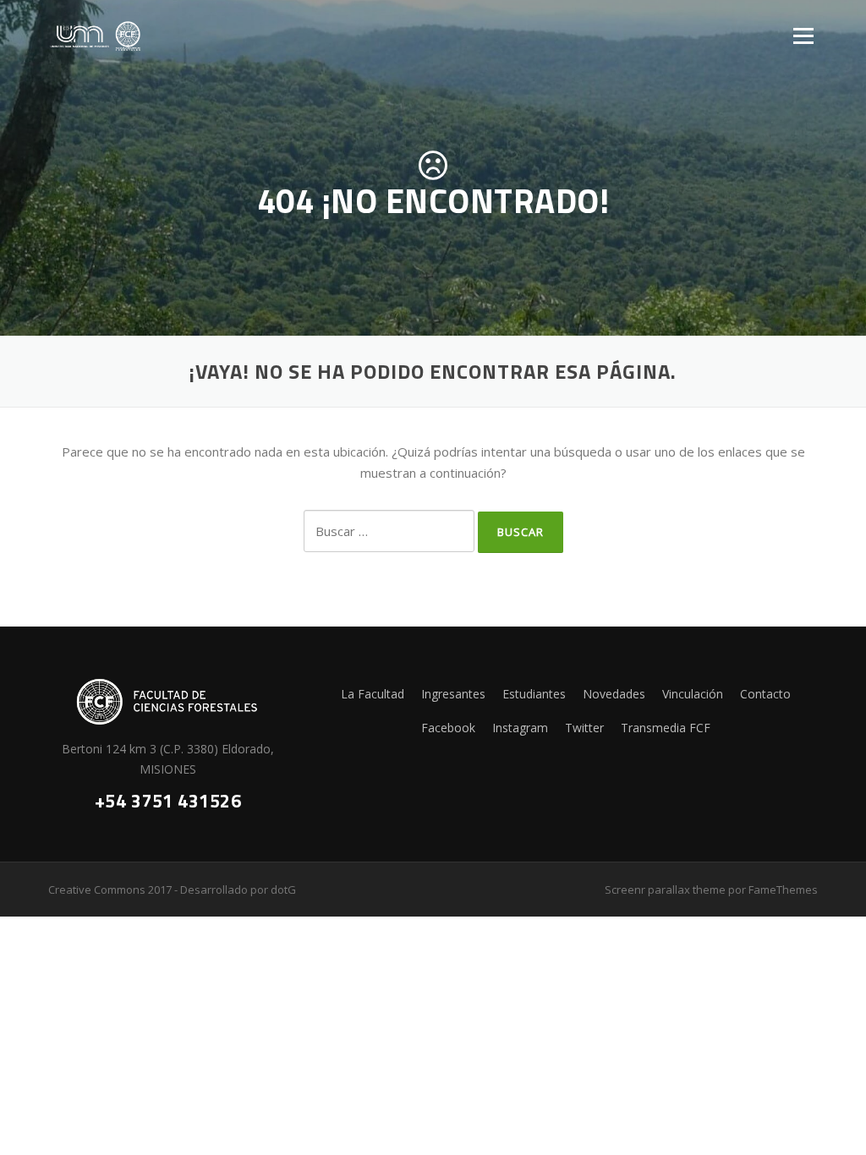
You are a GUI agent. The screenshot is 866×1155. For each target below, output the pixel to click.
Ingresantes (453, 694)
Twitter (584, 728)
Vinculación (692, 694)
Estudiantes (534, 694)
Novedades (614, 694)
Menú (803, 35)
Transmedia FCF (665, 728)
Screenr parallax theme (665, 889)
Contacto (765, 694)
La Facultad (372, 694)
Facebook (448, 728)
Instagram (520, 728)
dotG (283, 889)
